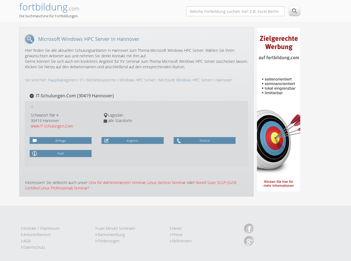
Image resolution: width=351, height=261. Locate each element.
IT (81, 80)
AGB (27, 240)
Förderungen (109, 240)
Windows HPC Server (137, 80)
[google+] (249, 241)
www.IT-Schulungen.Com (52, 126)
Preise (177, 234)
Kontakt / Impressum (41, 228)
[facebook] (249, 229)
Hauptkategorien (62, 80)
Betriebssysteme (101, 80)
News (177, 228)
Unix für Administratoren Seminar (117, 182)
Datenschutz (34, 247)
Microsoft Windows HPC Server (185, 80)
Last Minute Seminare (116, 228)
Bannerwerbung (111, 234)
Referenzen (182, 240)
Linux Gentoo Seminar (167, 182)
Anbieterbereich (37, 234)
